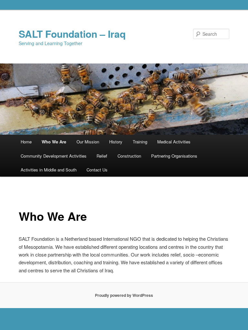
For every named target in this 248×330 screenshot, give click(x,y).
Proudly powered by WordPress (124, 295)
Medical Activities (174, 142)
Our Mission (88, 142)
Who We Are (54, 142)
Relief (102, 156)
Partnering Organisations (174, 156)
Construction (129, 156)
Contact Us (97, 170)
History (115, 142)
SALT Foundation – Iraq (72, 34)
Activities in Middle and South (49, 170)
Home (26, 142)
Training (140, 142)
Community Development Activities (54, 156)
